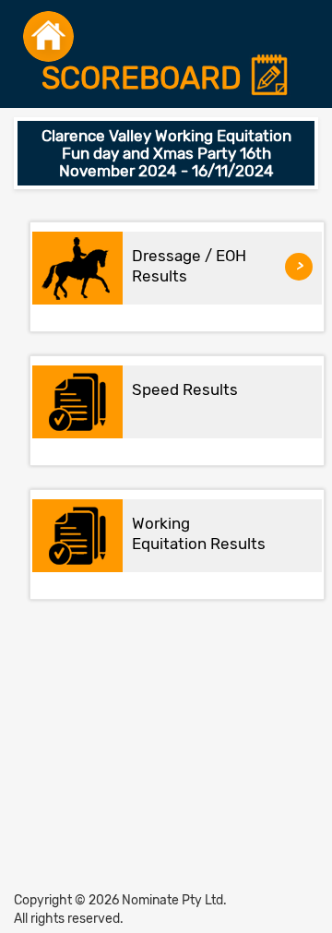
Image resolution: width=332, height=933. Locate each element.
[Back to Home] (48, 36)
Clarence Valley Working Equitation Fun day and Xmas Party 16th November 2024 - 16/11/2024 (166, 152)
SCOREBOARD (145, 79)
